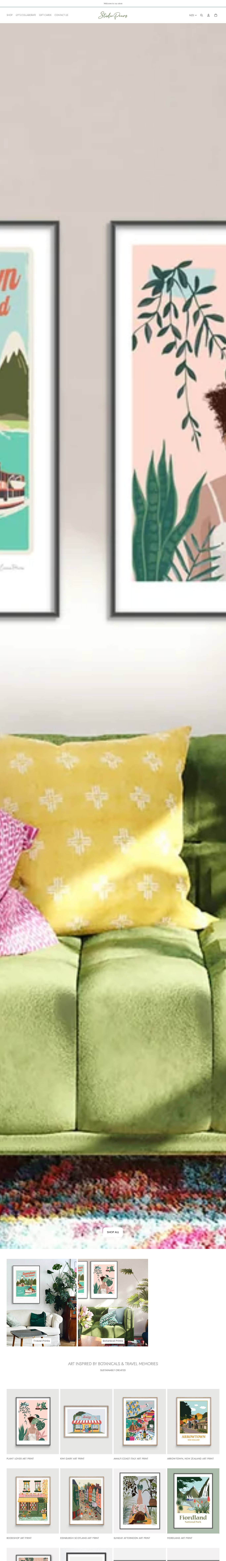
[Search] (201, 15)
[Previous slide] (12, 1421)
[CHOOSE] (54, 1449)
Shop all (113, 1232)
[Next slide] (54, 1421)
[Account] (208, 15)
